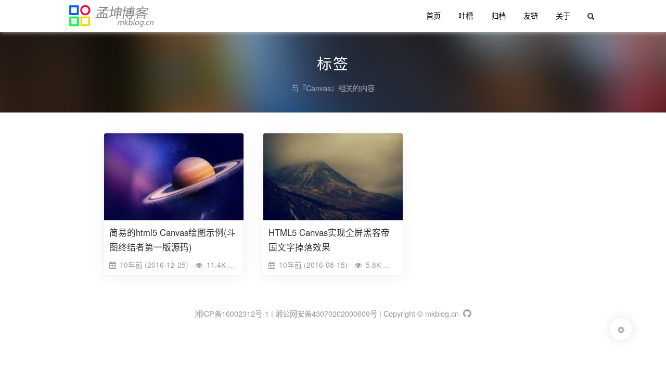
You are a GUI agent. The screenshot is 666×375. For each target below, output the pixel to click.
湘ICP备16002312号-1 (232, 313)
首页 (433, 15)
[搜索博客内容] (590, 16)
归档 (498, 15)
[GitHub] (466, 313)
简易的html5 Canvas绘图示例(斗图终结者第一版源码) (172, 239)
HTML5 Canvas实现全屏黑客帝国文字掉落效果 (329, 239)
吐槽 (465, 15)
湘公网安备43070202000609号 (326, 313)
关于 (563, 15)
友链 (530, 15)
